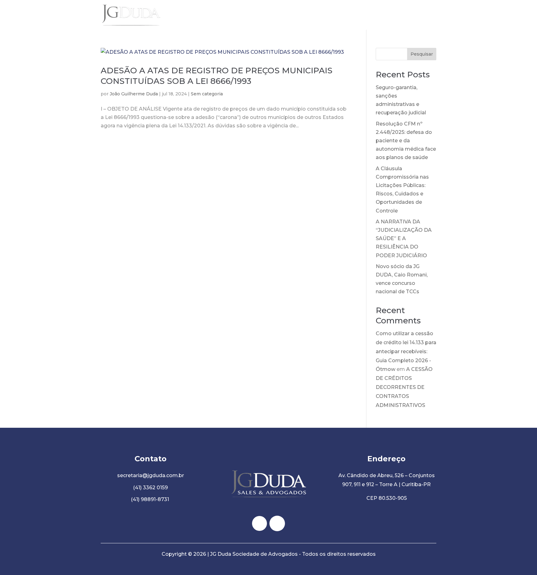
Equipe (374, 15)
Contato (425, 15)
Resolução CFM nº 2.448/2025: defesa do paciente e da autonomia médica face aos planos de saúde (406, 141)
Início (292, 15)
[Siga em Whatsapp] (277, 523)
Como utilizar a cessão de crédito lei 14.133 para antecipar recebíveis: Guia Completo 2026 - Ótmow (406, 351)
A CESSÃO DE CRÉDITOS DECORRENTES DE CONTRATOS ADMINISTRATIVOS (404, 387)
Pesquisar (422, 54)
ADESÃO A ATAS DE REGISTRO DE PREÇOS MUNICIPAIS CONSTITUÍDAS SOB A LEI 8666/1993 (217, 76)
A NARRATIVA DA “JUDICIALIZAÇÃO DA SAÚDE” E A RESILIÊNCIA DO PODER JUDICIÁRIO (404, 238)
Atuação (316, 15)
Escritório (346, 15)
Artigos (399, 15)
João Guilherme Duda (134, 94)
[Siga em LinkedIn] (259, 523)
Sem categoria (207, 94)
